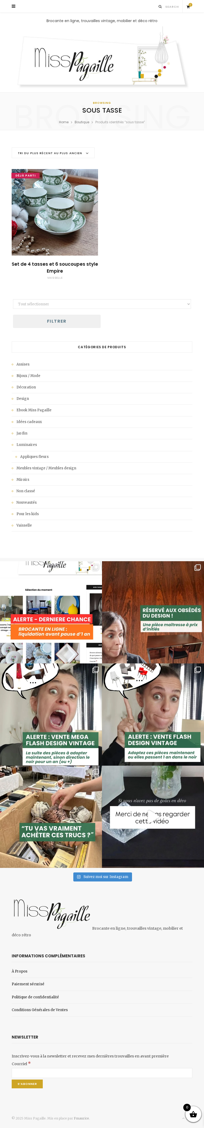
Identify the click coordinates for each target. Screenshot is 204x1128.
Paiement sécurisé (28, 984)
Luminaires (26, 444)
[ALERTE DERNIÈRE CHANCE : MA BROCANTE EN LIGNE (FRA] (51, 612)
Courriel (21, 1063)
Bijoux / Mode (28, 376)
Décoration (26, 387)
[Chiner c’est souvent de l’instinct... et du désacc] (51, 817)
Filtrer (57, 321)
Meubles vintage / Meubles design (46, 468)
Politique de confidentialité (35, 997)
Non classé (25, 491)
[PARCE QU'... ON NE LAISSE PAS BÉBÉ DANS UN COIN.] (153, 714)
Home (64, 122)
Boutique (82, 122)
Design (22, 398)
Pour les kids (27, 514)
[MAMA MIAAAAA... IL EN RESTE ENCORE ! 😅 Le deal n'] (51, 714)
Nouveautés (26, 502)
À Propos (19, 971)
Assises (22, 364)
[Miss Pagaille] (102, 58)
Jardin (21, 433)
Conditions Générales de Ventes (40, 1010)
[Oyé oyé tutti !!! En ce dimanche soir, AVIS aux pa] (153, 612)
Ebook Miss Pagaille (34, 410)
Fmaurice (81, 1118)
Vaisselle (55, 278)
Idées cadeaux (29, 422)
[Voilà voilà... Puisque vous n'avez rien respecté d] (153, 817)
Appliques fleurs (34, 456)
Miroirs (22, 479)
